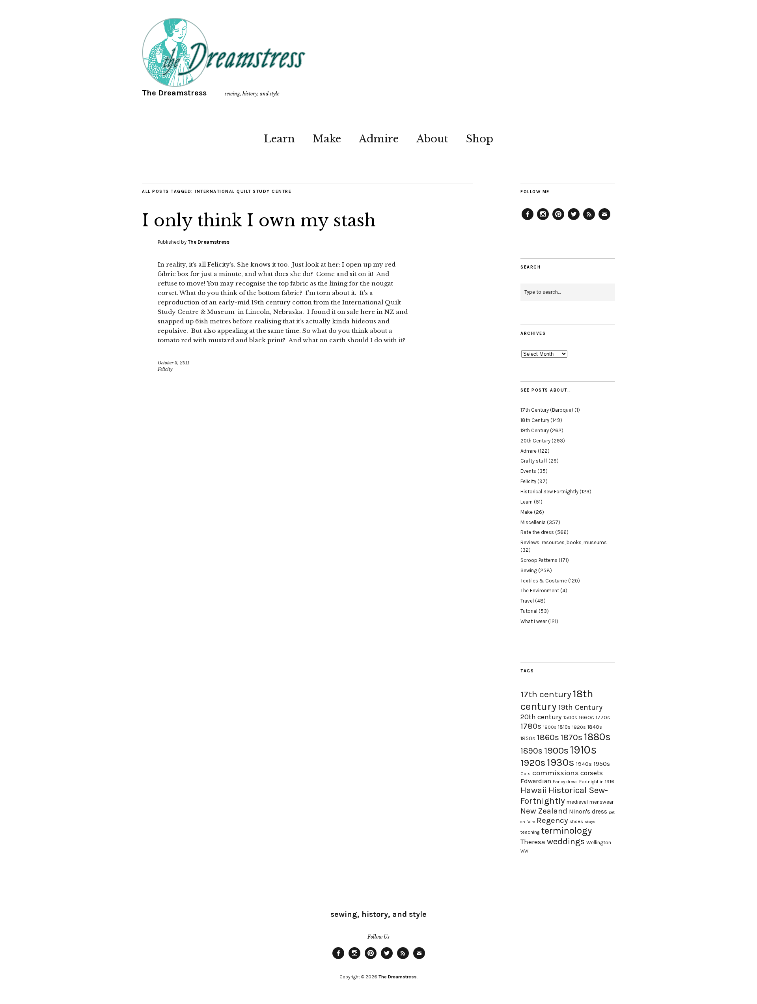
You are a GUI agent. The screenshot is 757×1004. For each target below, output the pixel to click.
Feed (589, 219)
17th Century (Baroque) (546, 410)
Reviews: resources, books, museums (563, 542)
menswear (601, 802)
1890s (531, 751)
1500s (570, 717)
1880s (597, 737)
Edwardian (535, 781)
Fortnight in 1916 (596, 781)
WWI (525, 851)
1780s (530, 726)
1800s (549, 727)
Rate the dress (537, 532)
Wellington (598, 842)
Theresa (532, 842)
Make (327, 138)
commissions (555, 773)
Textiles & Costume (543, 581)
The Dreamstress (174, 92)
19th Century (534, 430)
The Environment (539, 590)
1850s (527, 738)
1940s (584, 763)
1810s (564, 727)
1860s (548, 737)
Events (528, 471)
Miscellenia (533, 522)
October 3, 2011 (173, 363)
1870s (571, 737)
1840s (594, 727)
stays (590, 821)
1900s (556, 750)
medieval (577, 802)
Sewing (528, 570)
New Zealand (543, 811)
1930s (560, 762)
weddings (566, 841)
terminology (566, 830)
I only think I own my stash (259, 220)
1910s (583, 749)
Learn (279, 138)
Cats (525, 773)
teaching (529, 832)
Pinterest (558, 219)
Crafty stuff (533, 461)
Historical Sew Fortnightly (549, 492)
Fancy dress (565, 781)
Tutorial (528, 611)
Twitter (574, 219)
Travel (527, 601)
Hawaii (533, 790)
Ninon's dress (588, 811)
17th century (545, 694)
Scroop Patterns (538, 560)
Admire (379, 138)
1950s (601, 763)
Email (604, 219)
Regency (552, 820)
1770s (603, 717)
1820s (579, 727)
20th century (541, 717)
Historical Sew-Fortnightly (564, 795)
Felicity (165, 369)
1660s (586, 717)
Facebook (527, 219)
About (432, 138)
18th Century (534, 420)
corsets (591, 773)
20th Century (535, 441)
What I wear (533, 621)
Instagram (543, 219)
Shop (479, 138)
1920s (532, 762)
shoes (576, 821)
